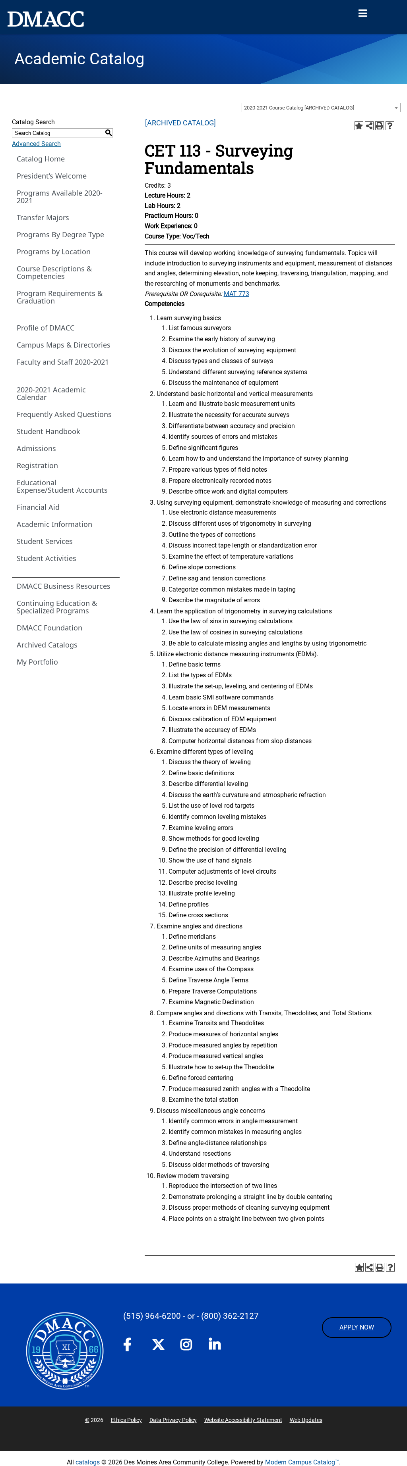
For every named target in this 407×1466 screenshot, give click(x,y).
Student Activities (46, 558)
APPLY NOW (356, 1327)
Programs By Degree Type (60, 234)
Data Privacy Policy (173, 1420)
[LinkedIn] (215, 1346)
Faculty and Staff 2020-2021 (63, 362)
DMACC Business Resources (63, 586)
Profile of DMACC (45, 327)
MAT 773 (236, 294)
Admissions (36, 448)
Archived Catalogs (47, 644)
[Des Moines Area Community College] (45, 19)
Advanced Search (36, 144)
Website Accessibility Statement (243, 1420)
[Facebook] (129, 1346)
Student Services (45, 541)
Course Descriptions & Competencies (54, 272)
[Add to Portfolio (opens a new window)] (359, 125)
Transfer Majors (43, 217)
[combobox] (321, 107)
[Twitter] (158, 1344)
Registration (37, 465)
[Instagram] (186, 1346)
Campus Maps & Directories (63, 345)
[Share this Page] (369, 125)
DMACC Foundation (49, 627)
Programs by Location (54, 251)
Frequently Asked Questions (64, 414)
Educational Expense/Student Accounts (62, 486)
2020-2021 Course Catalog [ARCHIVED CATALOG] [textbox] (299, 108)
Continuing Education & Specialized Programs (57, 606)
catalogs (88, 1462)
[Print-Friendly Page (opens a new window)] (379, 125)
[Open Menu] (362, 13)
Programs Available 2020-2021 (60, 196)
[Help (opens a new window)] (390, 125)
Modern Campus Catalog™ (302, 1462)
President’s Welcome (52, 176)
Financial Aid (38, 507)
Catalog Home (41, 158)
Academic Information (54, 524)
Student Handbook (48, 431)
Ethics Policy (126, 1420)
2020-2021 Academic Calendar (51, 393)
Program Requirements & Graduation (60, 296)
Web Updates (306, 1420)
